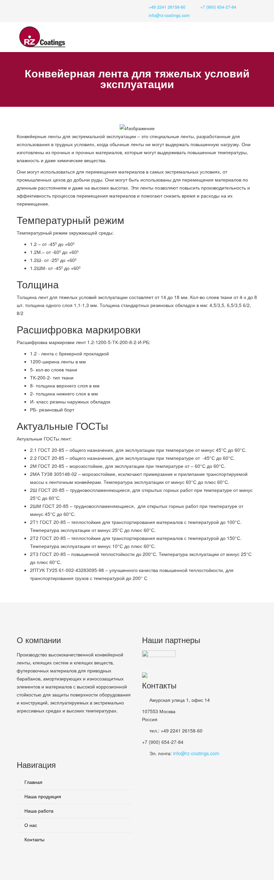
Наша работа (38, 810)
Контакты (33, 839)
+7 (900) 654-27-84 (218, 7)
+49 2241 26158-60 (167, 7)
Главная (32, 782)
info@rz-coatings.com (169, 15)
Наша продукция (42, 796)
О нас (30, 825)
